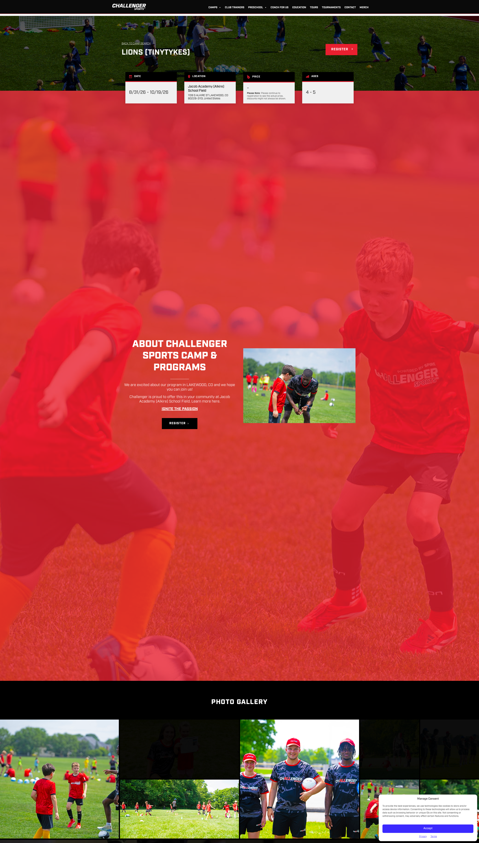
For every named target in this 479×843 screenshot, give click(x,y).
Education (299, 7)
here (215, 401)
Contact (350, 7)
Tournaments (331, 7)
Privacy (423, 837)
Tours (314, 7)
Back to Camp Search (136, 43)
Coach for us (280, 7)
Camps (212, 7)
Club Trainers (234, 7)
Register (339, 49)
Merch (364, 7)
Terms (434, 837)
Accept (427, 828)
